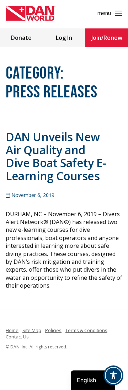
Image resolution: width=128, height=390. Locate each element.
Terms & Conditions (86, 330)
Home (12, 330)
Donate (21, 38)
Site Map (31, 330)
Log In (64, 38)
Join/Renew (106, 38)
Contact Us (17, 336)
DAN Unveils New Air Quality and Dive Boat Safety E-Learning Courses (56, 156)
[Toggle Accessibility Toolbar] (113, 375)
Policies (53, 330)
